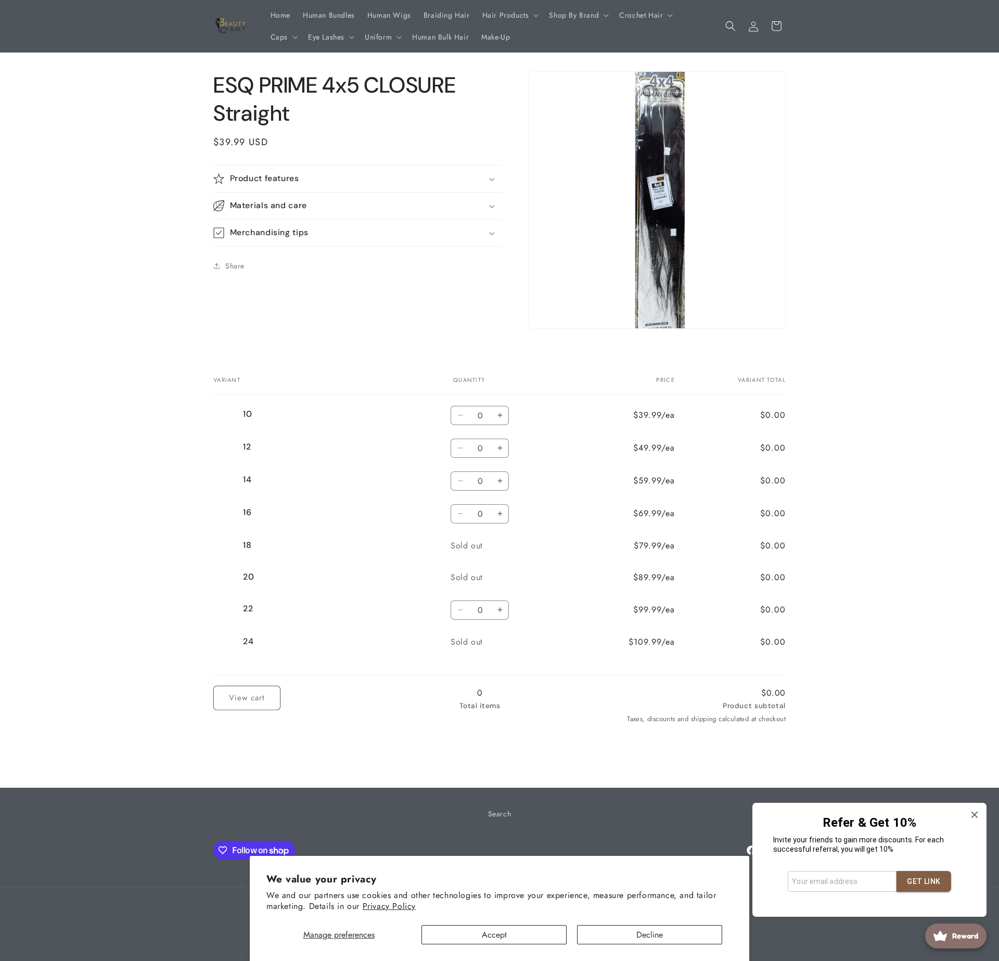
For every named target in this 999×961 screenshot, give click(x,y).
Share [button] (235, 266)
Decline (649, 935)
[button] (509, 15)
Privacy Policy (389, 906)
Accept (494, 935)
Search (499, 814)
